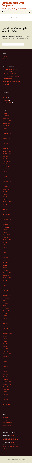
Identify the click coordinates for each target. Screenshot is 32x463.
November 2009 (7, 328)
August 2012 (6, 280)
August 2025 (6, 126)
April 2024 (5, 146)
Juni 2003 (5, 399)
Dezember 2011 (7, 290)
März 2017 (5, 199)
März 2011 (5, 305)
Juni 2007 (5, 364)
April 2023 (5, 158)
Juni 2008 (5, 348)
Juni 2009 (5, 338)
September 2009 (7, 333)
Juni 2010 (5, 318)
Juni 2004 (5, 394)
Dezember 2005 (7, 381)
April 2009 (5, 343)
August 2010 (6, 313)
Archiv (12, 435)
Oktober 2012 (6, 275)
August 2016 (6, 204)
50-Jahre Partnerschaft (8, 95)
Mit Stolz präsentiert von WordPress (16, 459)
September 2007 (7, 359)
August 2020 (6, 169)
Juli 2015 (5, 229)
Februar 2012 (6, 288)
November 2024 (7, 136)
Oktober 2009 (6, 331)
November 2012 (7, 272)
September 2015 (7, 224)
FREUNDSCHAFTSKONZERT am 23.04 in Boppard (10, 446)
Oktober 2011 (6, 293)
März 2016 (5, 212)
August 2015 (6, 227)
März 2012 (5, 285)
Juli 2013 (5, 265)
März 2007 (5, 366)
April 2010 (5, 323)
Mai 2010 (5, 321)
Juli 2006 (5, 371)
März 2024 (5, 148)
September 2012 (7, 278)
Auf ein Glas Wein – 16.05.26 (10, 69)
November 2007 (7, 354)
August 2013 (6, 262)
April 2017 (5, 196)
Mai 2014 (5, 250)
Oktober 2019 (6, 176)
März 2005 (5, 386)
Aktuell (5, 97)
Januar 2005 (6, 389)
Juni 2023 (5, 156)
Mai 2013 (5, 267)
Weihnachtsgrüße (7, 78)
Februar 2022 (6, 166)
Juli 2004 (5, 392)
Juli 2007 (5, 361)
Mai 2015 (5, 232)
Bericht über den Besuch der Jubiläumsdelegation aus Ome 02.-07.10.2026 (11, 82)
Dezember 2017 (7, 186)
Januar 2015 (6, 237)
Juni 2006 (5, 374)
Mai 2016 (5, 207)
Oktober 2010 (6, 310)
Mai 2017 (5, 194)
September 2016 (7, 202)
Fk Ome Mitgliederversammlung (11, 76)
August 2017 (6, 191)
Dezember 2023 (7, 151)
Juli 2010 (5, 316)
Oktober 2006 (6, 369)
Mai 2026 (5, 113)
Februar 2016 (6, 214)
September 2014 (7, 240)
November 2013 (7, 257)
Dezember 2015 (7, 219)
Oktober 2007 (6, 356)
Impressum (6, 56)
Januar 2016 (6, 217)
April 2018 (5, 184)
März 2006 (5, 379)
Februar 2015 (6, 234)
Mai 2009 (5, 341)
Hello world (6, 100)
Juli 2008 (5, 346)
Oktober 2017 (6, 189)
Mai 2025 (5, 128)
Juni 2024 (5, 143)
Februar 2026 (6, 115)
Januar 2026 (6, 118)
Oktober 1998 (6, 407)
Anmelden (5, 417)
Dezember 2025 (7, 120)
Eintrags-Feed (6, 420)
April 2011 (5, 303)
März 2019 (5, 179)
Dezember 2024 (7, 133)
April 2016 (5, 209)
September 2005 (7, 384)
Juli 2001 (5, 402)
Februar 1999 (6, 404)
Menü (3, 12)
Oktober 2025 (6, 123)
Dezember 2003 (7, 397)
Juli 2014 (5, 245)
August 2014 (6, 242)
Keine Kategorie (7, 102)
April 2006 (5, 376)
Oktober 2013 (6, 260)
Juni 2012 (5, 283)
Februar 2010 (6, 326)
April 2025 (5, 131)
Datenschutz (6, 59)
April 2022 (5, 164)
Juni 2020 (5, 171)
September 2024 (7, 138)
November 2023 (7, 153)
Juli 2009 (5, 336)
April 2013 (5, 270)
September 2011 (7, 295)
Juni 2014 (5, 247)
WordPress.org (7, 425)
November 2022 (7, 161)
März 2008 (5, 351)
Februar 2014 (6, 255)
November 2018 (7, 181)
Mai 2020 (5, 174)
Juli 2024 (5, 141)
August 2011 (6, 298)
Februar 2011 (6, 308)
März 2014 (5, 252)
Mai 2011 (5, 300)
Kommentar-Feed (7, 422)
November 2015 (7, 222)
